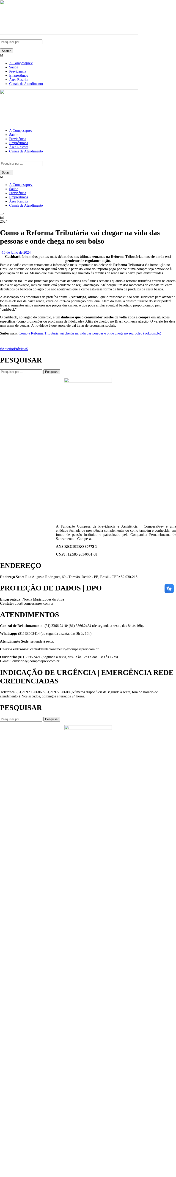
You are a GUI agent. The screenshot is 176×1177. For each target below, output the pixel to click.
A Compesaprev (21, 63)
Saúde (13, 67)
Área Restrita (18, 79)
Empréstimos (18, 75)
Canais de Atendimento (26, 84)
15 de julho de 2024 (16, 252)
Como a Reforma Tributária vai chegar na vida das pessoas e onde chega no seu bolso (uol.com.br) (90, 333)
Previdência (17, 71)
